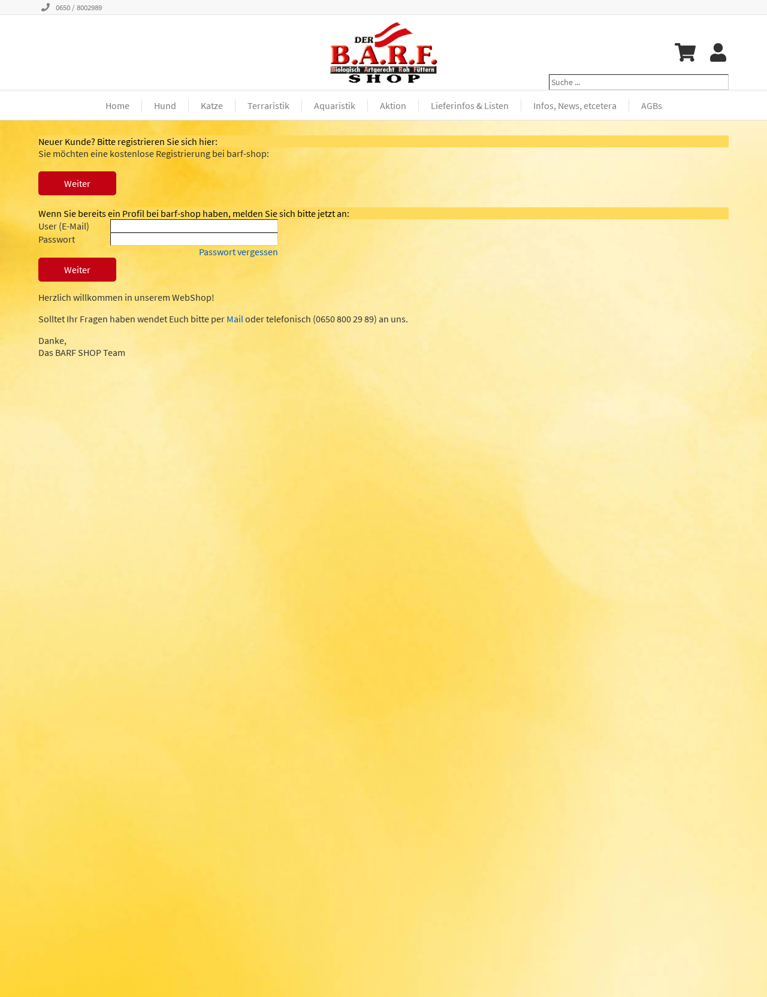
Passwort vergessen (238, 252)
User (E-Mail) (63, 226)
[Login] (718, 52)
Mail (235, 319)
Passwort (56, 239)
